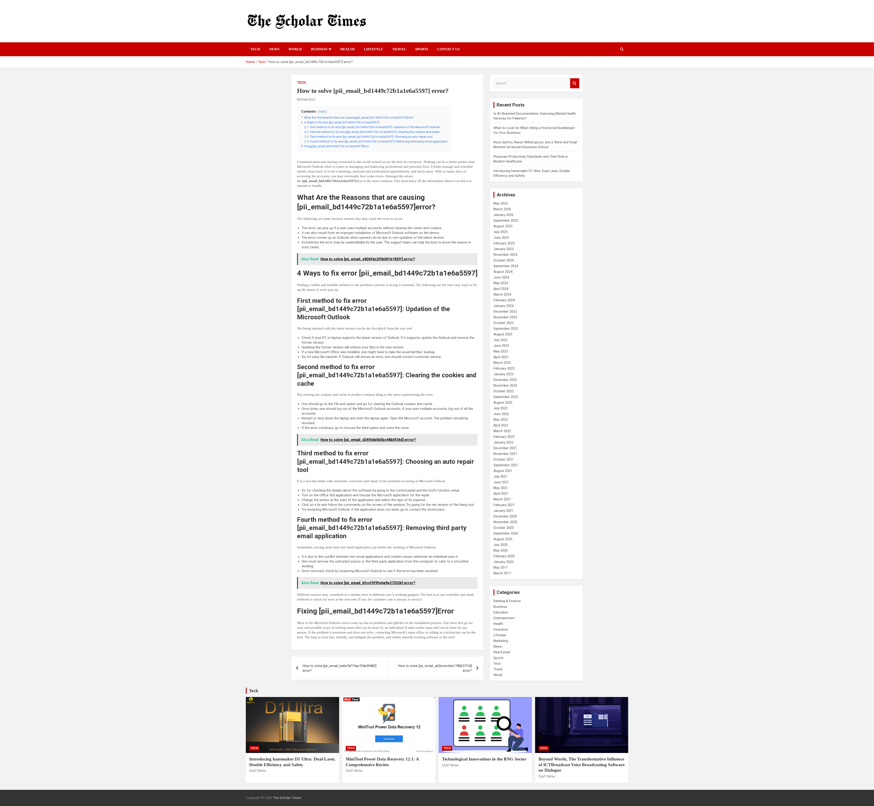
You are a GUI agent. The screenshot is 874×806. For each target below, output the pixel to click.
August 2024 (502, 272)
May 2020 (500, 550)
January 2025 (503, 249)
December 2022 (505, 380)
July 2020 (500, 545)
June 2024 (501, 277)
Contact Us (448, 49)
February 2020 (504, 556)
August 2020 (502, 539)
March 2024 (502, 294)
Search (574, 83)
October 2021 (503, 459)
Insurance (500, 629)
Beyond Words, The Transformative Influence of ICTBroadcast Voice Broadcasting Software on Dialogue (582, 765)
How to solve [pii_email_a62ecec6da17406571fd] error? (435, 668)
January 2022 (503, 442)
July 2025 (500, 232)
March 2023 (502, 363)
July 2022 (500, 408)
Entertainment (503, 618)
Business (319, 49)
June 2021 (501, 482)
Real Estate (501, 652)
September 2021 (505, 465)
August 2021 (502, 471)
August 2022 (502, 402)
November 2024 (505, 255)
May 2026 (500, 203)
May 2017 (500, 567)
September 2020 (505, 533)
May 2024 (500, 283)
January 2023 (503, 374)
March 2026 (502, 209)
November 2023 (505, 317)
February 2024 (504, 300)
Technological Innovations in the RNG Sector (484, 759)
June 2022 (501, 414)
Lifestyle (373, 49)
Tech (255, 49)
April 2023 (500, 357)
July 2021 (500, 476)
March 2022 (502, 431)
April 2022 (500, 425)
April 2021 (500, 494)
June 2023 (501, 346)
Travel (399, 49)
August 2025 (502, 226)
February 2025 (504, 243)
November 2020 (505, 522)
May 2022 (500, 420)
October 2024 (503, 260)
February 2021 (504, 505)
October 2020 (503, 528)
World (295, 49)
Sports (421, 49)
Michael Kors (306, 99)
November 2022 (505, 385)
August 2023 (502, 334)
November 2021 (505, 454)
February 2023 (504, 368)
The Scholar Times (287, 798)
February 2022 (504, 437)
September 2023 (505, 329)
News (274, 49)
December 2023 (505, 311)
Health (347, 49)
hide (322, 111)
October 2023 (503, 323)
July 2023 (500, 340)
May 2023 (500, 351)
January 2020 (503, 562)
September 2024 (505, 266)
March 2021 (502, 499)
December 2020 (505, 516)
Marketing (500, 641)
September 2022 (505, 397)
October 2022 (503, 391)
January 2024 (503, 306)
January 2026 (503, 215)
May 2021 (500, 488)
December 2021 (505, 448)
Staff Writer (257, 771)
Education (500, 612)
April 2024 (500, 289)
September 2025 (505, 220)
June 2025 (501, 238)
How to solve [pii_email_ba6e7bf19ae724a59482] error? (339, 668)
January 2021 (503, 511)
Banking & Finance (507, 601)
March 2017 (502, 573)
